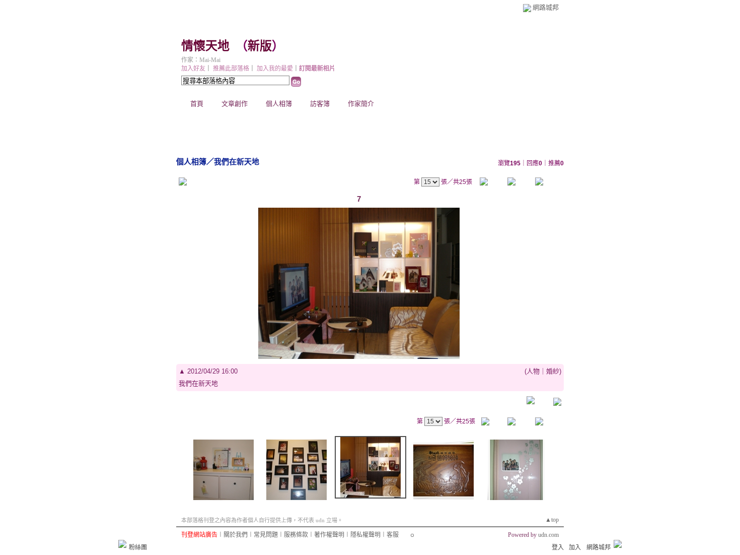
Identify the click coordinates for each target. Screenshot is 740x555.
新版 (260, 45)
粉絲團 (138, 547)
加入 (575, 547)
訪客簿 (320, 103)
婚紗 (552, 371)
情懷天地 (205, 45)
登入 (558, 547)
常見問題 (266, 534)
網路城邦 (546, 7)
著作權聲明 (329, 534)
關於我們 (236, 534)
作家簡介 (361, 103)
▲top (552, 519)
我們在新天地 (236, 161)
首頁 (196, 103)
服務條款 (296, 534)
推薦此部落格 (231, 68)
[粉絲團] (122, 544)
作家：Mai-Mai (200, 60)
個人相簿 (279, 103)
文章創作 (234, 103)
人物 (533, 371)
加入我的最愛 (275, 68)
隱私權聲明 (365, 534)
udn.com (548, 534)
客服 (393, 534)
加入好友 (193, 68)
